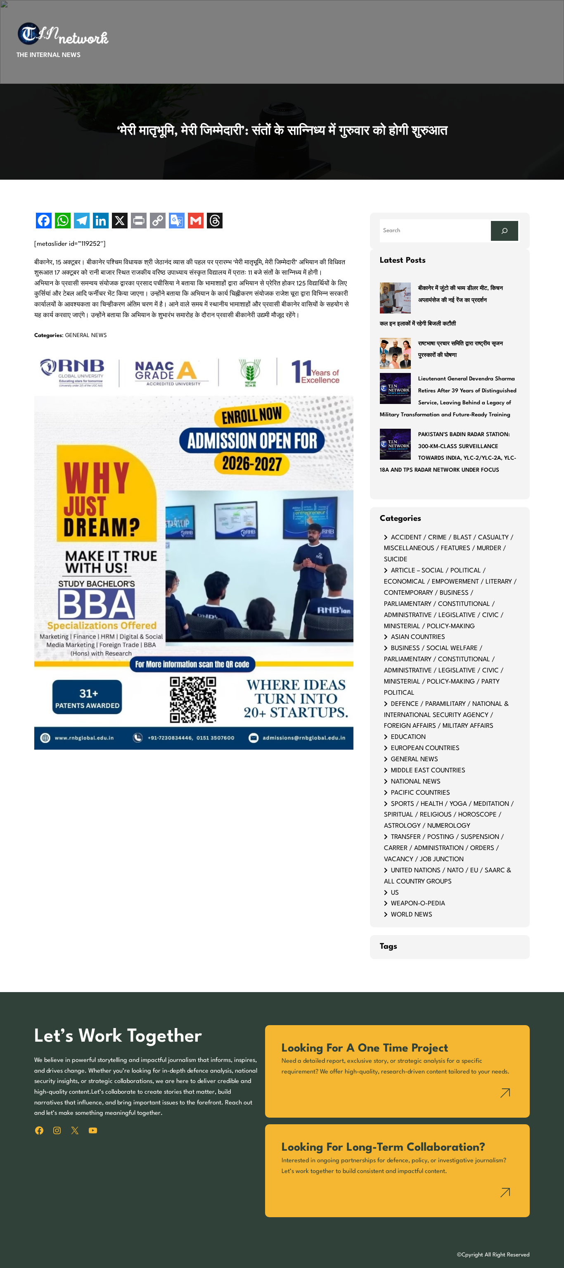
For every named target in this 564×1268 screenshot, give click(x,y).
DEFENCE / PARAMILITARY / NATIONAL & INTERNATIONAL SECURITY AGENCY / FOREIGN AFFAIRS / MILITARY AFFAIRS (446, 715)
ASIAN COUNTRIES (418, 637)
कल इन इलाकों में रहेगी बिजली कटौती (418, 324)
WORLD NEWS (411, 915)
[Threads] (214, 221)
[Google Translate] (176, 221)
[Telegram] (81, 221)
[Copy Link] (157, 221)
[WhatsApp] (62, 221)
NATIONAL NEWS (416, 782)
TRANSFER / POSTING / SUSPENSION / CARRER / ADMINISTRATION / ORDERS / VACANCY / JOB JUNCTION (444, 848)
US (395, 893)
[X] (119, 221)
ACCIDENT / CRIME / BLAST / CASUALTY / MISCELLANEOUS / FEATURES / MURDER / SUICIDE (449, 548)
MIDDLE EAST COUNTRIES (428, 770)
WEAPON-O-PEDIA (418, 903)
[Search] (504, 230)
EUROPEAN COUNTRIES (425, 748)
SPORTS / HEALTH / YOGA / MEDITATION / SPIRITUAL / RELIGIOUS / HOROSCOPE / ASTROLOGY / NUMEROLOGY (449, 815)
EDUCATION (408, 737)
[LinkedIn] (100, 221)
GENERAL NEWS (86, 335)
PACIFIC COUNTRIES (420, 793)
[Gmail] (195, 221)
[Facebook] (43, 221)
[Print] (138, 221)
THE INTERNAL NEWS (49, 55)
